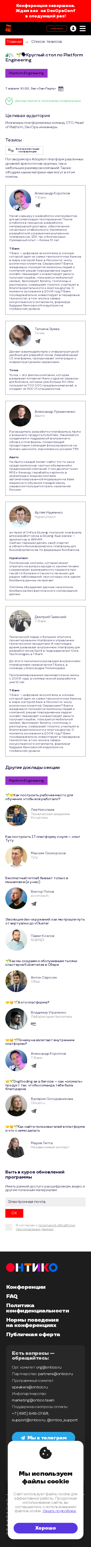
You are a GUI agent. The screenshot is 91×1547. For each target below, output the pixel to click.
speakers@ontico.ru (30, 1387)
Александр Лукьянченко (55, 412)
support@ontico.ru (28, 1420)
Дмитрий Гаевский (50, 617)
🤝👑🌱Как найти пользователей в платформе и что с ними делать (45, 1129)
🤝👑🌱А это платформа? (27, 1002)
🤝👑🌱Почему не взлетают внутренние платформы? (39, 1042)
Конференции (26, 1287)
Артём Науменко (49, 512)
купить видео (56, 28)
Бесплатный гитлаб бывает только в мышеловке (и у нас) (36, 880)
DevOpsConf (61, 10)
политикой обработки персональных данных (45, 1227)
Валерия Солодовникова (52, 1099)
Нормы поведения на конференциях (32, 1323)
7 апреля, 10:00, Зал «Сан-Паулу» (30, 88)
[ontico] (73, 28)
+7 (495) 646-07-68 (30, 1413)
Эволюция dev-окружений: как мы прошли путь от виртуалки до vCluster (45, 921)
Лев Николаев (42, 810)
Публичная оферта (33, 1334)
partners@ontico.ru (55, 1374)
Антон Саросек (44, 977)
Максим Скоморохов (48, 853)
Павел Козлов (42, 936)
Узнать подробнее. (59, 1511)
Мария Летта (42, 1143)
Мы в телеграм (47, 1438)
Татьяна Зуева (47, 329)
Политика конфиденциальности (37, 1308)
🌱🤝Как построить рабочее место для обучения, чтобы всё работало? (39, 797)
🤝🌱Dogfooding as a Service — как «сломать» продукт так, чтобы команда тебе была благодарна (43, 1085)
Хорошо (45, 1528)
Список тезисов (46, 41)
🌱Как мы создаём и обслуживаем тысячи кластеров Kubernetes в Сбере (41, 963)
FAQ (12, 1296)
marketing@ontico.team (33, 1400)
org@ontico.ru (48, 1367)
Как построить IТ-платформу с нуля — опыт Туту (42, 839)
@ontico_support (62, 1420)
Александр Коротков (52, 193)
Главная (14, 41)
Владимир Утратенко (48, 1012)
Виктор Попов (42, 892)
